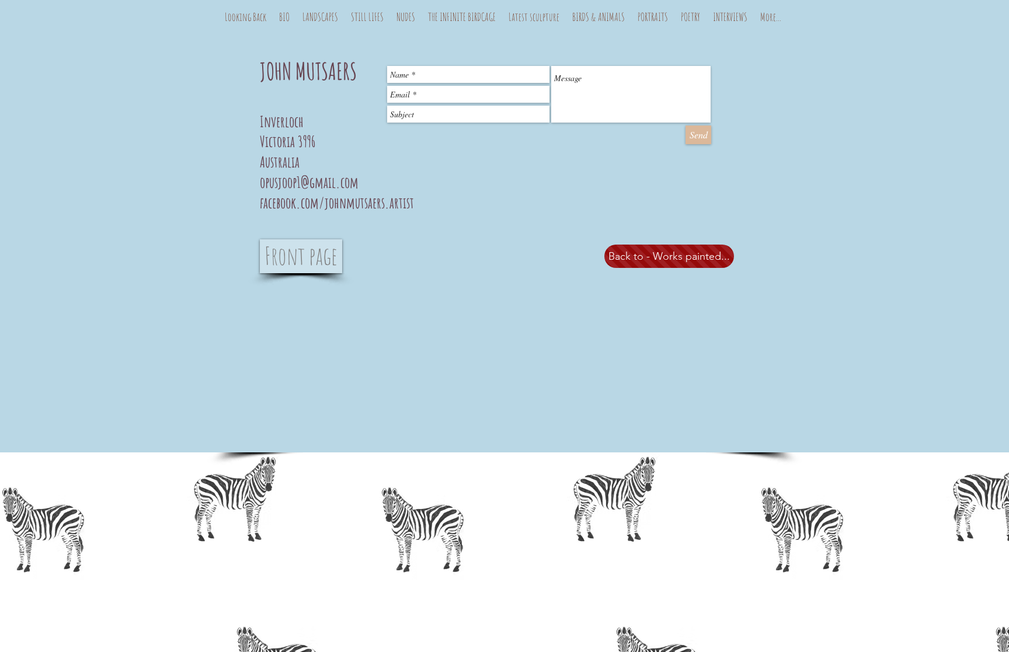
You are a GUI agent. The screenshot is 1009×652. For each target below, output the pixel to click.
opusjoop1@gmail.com (309, 182)
